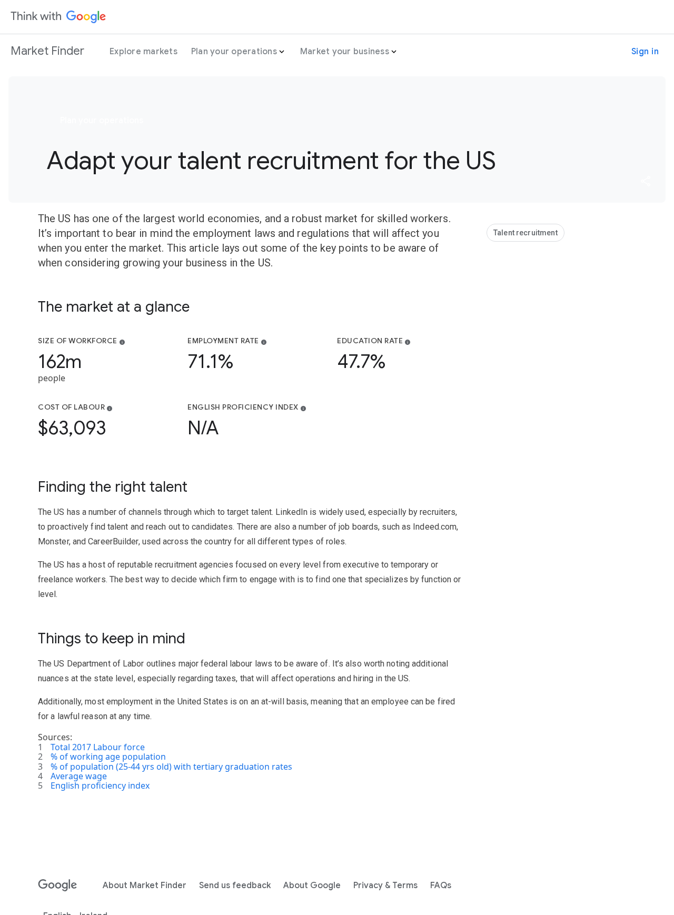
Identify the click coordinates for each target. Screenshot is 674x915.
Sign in (645, 51)
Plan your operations (234, 51)
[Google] (57, 885)
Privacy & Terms (385, 885)
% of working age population (108, 756)
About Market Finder (144, 885)
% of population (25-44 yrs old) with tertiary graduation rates (171, 766)
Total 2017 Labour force (98, 747)
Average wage (79, 776)
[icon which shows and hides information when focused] (122, 341)
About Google (312, 885)
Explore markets (143, 51)
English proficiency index (100, 785)
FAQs (440, 885)
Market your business (344, 51)
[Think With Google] (58, 16)
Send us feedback (235, 885)
